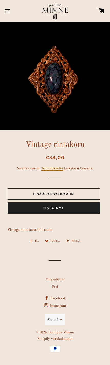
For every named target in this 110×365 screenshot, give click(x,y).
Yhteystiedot (55, 279)
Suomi (53, 319)
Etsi (55, 286)
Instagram (57, 305)
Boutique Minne (61, 332)
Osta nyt (53, 208)
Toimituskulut (52, 168)
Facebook (58, 298)
